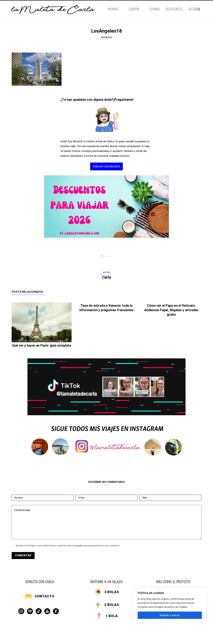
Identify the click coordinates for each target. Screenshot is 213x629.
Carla (106, 277)
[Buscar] (201, 9)
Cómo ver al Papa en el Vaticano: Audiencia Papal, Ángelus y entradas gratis (171, 310)
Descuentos (174, 9)
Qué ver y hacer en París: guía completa (41, 345)
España (154, 9)
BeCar (194, 9)
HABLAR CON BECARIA (106, 166)
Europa (134, 9)
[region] (169, 604)
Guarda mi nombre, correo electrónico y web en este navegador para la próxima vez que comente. (68, 545)
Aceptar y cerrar (170, 615)
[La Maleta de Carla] (53, 9)
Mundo (113, 9)
